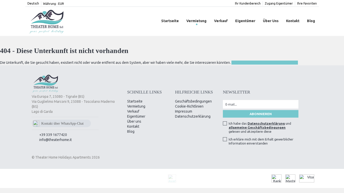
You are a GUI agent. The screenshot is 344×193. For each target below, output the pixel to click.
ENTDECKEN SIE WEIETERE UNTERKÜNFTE (264, 63)
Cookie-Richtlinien (189, 106)
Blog (311, 21)
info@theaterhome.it (55, 140)
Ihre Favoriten (307, 3)
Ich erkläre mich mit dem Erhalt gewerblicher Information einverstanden (261, 141)
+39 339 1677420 (53, 135)
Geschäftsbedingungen (193, 101)
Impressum (183, 111)
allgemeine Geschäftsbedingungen (257, 127)
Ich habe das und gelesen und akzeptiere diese (260, 127)
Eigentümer (245, 21)
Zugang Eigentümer (279, 3)
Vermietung (196, 21)
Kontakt (292, 21)
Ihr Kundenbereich (248, 3)
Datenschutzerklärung (193, 116)
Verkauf (221, 21)
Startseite (170, 21)
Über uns (271, 21)
